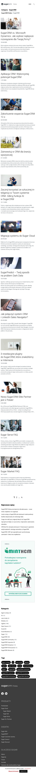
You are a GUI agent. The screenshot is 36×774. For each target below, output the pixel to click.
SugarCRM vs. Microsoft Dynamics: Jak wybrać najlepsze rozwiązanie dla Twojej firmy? (17, 36)
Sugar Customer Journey (8, 737)
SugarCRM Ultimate (6, 650)
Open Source (4, 626)
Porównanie (4, 706)
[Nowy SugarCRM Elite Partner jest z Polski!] (18, 387)
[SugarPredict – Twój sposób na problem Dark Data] (18, 263)
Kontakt (3, 762)
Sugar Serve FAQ (9, 434)
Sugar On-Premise (6, 719)
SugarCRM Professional (8, 648)
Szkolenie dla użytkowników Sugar (11, 765)
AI (1, 615)
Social (3, 629)
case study (4, 618)
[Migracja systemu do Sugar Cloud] (18, 226)
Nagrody (3, 757)
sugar (9, 685)
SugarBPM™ (4, 734)
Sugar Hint (4, 731)
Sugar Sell (6, 714)
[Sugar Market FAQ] (18, 462)
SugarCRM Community (7, 640)
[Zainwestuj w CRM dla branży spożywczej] (18, 142)
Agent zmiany (5, 613)
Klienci (3, 754)
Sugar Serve (6, 716)
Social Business (5, 632)
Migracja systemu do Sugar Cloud (18, 235)
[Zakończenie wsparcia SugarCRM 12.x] (18, 104)
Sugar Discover (5, 742)
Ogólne (3, 624)
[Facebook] (3, 691)
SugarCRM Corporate (7, 642)
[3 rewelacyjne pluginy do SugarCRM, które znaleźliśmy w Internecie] (18, 344)
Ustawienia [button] (28, 769)
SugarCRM (4, 637)
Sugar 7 (3, 634)
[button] (18, 594)
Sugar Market (7, 711)
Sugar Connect (5, 739)
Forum (3, 760)
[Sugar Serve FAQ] (18, 425)
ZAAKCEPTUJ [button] (23, 771)
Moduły (3, 621)
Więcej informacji (14, 771)
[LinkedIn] (6, 691)
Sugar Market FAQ (10, 471)
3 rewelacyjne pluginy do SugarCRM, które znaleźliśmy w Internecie (17, 357)
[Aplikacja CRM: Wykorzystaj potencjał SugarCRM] (18, 64)
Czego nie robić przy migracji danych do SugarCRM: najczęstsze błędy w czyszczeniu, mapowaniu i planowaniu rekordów (17, 521)
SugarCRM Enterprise (7, 645)
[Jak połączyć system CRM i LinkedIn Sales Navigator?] (18, 305)
